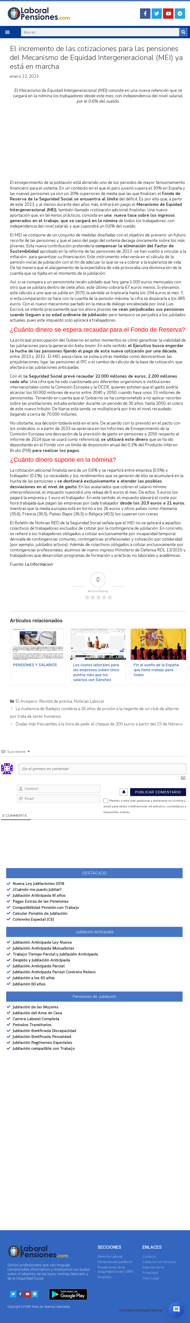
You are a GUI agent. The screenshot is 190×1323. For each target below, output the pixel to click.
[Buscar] (183, 32)
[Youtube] (168, 13)
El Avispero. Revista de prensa (44, 701)
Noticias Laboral (89, 701)
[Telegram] (180, 13)
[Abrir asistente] (176, 1309)
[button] (7, 32)
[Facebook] (145, 13)
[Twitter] (157, 13)
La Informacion (39, 564)
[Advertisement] (98, 142)
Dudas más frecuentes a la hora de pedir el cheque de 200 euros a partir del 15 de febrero (99, 724)
